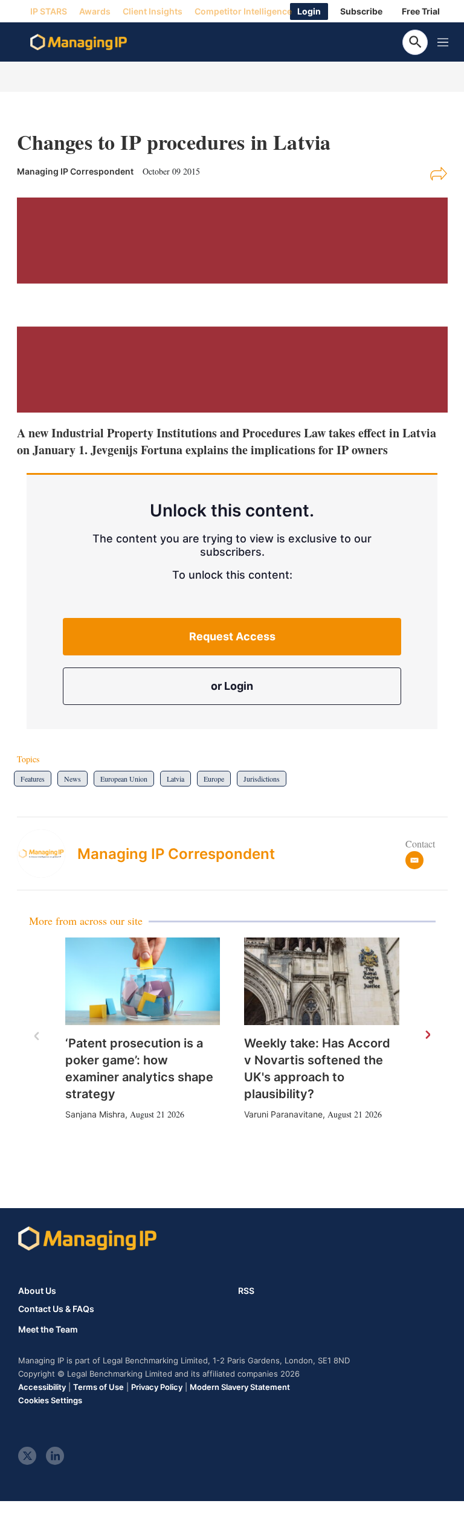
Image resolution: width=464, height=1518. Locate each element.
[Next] (427, 1035)
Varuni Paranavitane (283, 1114)
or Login (232, 686)
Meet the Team (48, 1329)
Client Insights (152, 11)
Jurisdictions (261, 778)
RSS (246, 1290)
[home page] (78, 42)
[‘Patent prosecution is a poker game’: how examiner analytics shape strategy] (143, 980)
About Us (37, 1290)
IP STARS (48, 11)
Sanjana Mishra (95, 1114)
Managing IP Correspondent (176, 854)
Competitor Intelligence (243, 11)
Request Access (232, 636)
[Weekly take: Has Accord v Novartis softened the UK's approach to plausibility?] (321, 980)
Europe (214, 778)
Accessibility (42, 1387)
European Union (123, 778)
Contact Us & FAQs (56, 1309)
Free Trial (421, 11)
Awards (95, 11)
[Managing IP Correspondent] (47, 853)
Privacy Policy (156, 1387)
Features (33, 778)
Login (309, 11)
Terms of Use (98, 1387)
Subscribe (361, 11)
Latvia (175, 778)
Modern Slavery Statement (240, 1387)
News (72, 778)
